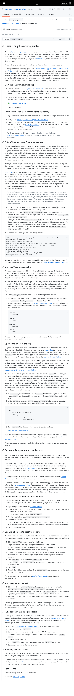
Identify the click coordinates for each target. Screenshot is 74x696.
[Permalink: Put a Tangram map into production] (3, 612)
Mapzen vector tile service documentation (20, 370)
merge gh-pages (16, 29)
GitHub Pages (30, 468)
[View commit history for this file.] (70, 29)
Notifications (45, 9)
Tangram (16, 676)
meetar (8, 29)
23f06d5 (58, 29)
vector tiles (49, 350)
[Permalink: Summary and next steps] (3, 649)
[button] (67, 237)
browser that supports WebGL (47, 69)
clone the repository (32, 124)
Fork (56, 9)
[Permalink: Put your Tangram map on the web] (3, 450)
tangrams (8, 9)
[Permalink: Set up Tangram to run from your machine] (3, 142)
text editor (64, 69)
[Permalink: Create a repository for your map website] (3, 496)
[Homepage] (37, 3)
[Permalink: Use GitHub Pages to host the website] (3, 532)
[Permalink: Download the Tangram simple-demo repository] (3, 111)
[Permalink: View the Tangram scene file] (3, 267)
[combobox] (59, 19)
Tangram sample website (34, 89)
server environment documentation (55, 262)
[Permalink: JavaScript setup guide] (3, 46)
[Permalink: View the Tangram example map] (3, 85)
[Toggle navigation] (3, 3)
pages (17, 23)
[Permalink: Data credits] (3, 669)
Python (10, 71)
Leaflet (22, 676)
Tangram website (28, 662)
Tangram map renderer (19, 52)
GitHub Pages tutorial (40, 576)
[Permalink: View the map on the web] (3, 583)
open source (40, 59)
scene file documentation (43, 303)
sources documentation (52, 357)
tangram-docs (20, 9)
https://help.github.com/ (15, 135)
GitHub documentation (21, 485)
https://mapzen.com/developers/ (27, 626)
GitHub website (36, 507)
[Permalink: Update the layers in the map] (3, 344)
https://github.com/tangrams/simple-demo (32, 120)
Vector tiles (9, 172)
